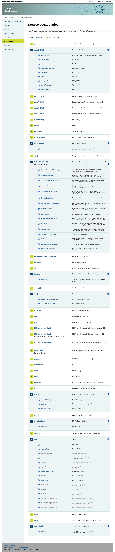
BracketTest (45, 449)
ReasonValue (45, 229)
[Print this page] (96, 1)
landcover (38, 365)
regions (43, 404)
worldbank (38, 526)
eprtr (36, 156)
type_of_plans (45, 89)
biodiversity (39, 120)
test (36, 439)
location (43, 64)
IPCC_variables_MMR (48, 304)
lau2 (36, 377)
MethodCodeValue (47, 209)
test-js (43, 475)
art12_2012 (39, 50)
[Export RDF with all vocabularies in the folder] (108, 50)
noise (36, 415)
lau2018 (37, 382)
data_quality (45, 59)
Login (92, 1)
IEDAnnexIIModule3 (42, 334)
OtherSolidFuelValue (48, 224)
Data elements (9, 33)
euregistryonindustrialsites (45, 256)
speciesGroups (46, 408)
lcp (35, 388)
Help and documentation (13, 21)
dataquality (39, 143)
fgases (37, 274)
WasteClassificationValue (49, 244)
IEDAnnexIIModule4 (42, 342)
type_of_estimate (46, 85)
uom (36, 514)
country (43, 532)
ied (35, 322)
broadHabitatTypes (47, 400)
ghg (36, 294)
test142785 (44, 480)
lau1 (36, 371)
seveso (37, 433)
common (38, 131)
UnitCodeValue (46, 239)
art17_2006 (39, 102)
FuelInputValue (46, 186)
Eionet (13, 17)
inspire (37, 359)
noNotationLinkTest (47, 471)
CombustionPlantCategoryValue (52, 170)
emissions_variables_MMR (50, 299)
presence (44, 72)
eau (42, 458)
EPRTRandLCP (41, 162)
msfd (36, 394)
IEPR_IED (38, 351)
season (43, 77)
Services (7, 45)
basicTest (44, 445)
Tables (6, 29)
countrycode (45, 55)
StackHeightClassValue (48, 234)
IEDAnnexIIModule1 (42, 328)
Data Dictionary (21, 17)
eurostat (37, 262)
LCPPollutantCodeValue (49, 191)
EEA (13, 1)
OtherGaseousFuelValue (49, 218)
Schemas (7, 37)
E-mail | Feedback (10, 545)
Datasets (7, 25)
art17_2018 (39, 114)
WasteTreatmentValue (48, 248)
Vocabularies (9, 41)
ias (35, 316)
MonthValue (45, 214)
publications (39, 421)
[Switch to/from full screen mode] (99, 1)
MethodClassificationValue (50, 203)
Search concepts (54, 37)
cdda (36, 126)
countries (44, 279)
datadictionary (40, 137)
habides (37, 310)
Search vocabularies (37, 37)
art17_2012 (39, 108)
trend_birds (45, 81)
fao (35, 268)
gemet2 (37, 288)
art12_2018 (39, 96)
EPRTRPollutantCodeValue (50, 180)
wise (36, 520)
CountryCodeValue (47, 175)
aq (35, 44)
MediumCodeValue (47, 198)
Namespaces (8, 49)
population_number (47, 68)
